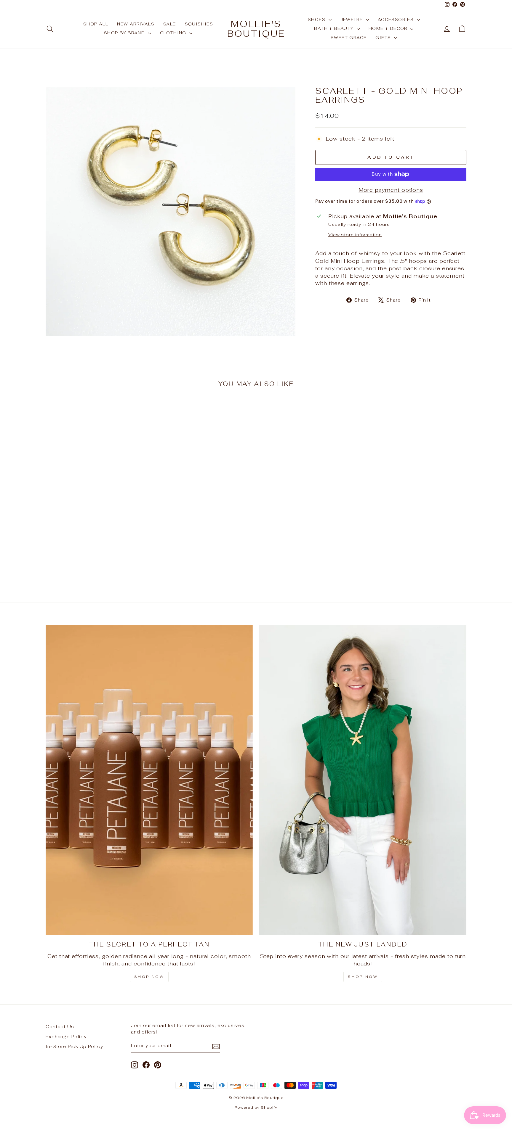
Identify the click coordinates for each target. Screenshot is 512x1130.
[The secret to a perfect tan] (149, 780)
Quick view (95, 545)
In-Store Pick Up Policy (74, 1046)
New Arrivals (135, 24)
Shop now (363, 976)
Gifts (383, 37)
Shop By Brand (125, 33)
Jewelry (352, 19)
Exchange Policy (66, 1036)
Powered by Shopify (256, 1107)
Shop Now (149, 976)
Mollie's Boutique (256, 28)
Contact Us (60, 1026)
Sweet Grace (349, 37)
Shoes (317, 19)
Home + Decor (389, 28)
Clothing (174, 33)
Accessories (396, 19)
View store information (355, 234)
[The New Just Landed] (362, 780)
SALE (169, 24)
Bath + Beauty (334, 28)
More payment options (391, 189)
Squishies (199, 24)
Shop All (95, 24)
